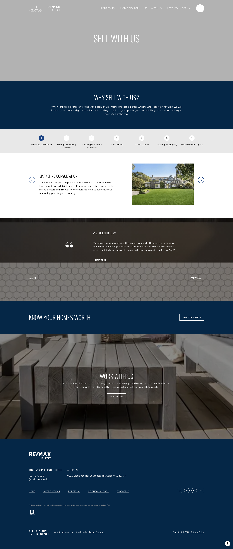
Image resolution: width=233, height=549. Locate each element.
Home (32, 491)
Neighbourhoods (98, 491)
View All (196, 278)
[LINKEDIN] (194, 490)
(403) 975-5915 (36, 476)
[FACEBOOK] (187, 490)
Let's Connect (176, 8)
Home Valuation (192, 317)
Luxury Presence (97, 532)
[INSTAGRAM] (179, 490)
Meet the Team (51, 491)
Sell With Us (153, 8)
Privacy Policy (197, 532)
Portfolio (107, 8)
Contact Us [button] (116, 397)
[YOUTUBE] (201, 490)
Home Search (129, 8)
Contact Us (123, 491)
